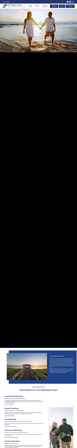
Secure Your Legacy (10, 415)
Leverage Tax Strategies (11, 426)
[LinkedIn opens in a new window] (67, 1)
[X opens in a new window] (73, 1)
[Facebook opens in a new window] (70, 1)
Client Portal (62, 6)
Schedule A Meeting (54, 6)
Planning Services (44, 6)
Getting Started (30, 6)
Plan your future (9, 404)
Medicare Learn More (70, 6)
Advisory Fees (37, 6)
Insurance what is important (11, 437)
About (24, 6)
